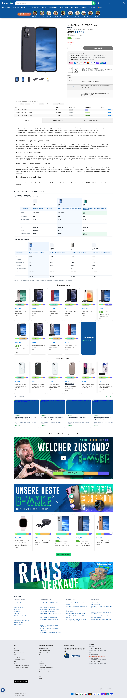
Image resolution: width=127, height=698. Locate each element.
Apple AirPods (17, 618)
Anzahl (69, 44)
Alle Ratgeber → (109, 396)
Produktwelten (6, 8)
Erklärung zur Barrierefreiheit (21, 667)
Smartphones (35, 8)
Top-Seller (83, 8)
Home (15, 21)
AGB (15, 648)
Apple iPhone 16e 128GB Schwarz (19, 349)
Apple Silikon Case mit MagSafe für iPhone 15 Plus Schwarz (38, 386)
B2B (40, 655)
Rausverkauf (92, 8)
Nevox (83, 389)
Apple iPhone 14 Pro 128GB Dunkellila (48, 617)
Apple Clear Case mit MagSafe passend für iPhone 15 (20, 386)
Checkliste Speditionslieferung (21, 665)
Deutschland (106, 689)
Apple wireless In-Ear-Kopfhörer (21, 620)
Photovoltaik (74, 8)
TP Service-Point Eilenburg (45, 672)
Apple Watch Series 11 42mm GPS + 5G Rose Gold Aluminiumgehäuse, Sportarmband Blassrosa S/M (23, 543)
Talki (40, 676)
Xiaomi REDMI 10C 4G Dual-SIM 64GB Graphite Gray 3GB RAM (49, 626)
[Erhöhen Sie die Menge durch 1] (80, 48)
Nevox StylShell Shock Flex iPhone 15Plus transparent (88, 386)
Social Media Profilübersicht (45, 667)
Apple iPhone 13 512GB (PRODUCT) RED (55, 312)
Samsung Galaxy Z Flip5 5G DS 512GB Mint (50, 609)
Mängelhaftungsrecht (19, 659)
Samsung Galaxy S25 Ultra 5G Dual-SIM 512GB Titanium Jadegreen (63, 545)
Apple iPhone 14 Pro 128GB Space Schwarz (50, 602)
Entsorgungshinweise (19, 657)
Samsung (57, 549)
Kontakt (41, 678)
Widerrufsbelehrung (19, 652)
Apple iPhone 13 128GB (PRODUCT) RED (71, 346)
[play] (63, 458)
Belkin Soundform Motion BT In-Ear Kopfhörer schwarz (42, 541)
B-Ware (41, 657)
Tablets (44, 8)
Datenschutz (17, 655)
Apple (16, 315)
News (15, 661)
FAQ (40, 659)
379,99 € (110, 110)
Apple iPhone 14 (17, 609)
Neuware (61, 103)
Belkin (36, 544)
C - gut (55, 103)
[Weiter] (111, 532)
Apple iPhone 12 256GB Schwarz (38, 346)
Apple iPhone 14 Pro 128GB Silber (48, 611)
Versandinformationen (44, 650)
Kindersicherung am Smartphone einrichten (101, 619)
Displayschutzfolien (18, 624)
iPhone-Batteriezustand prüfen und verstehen (101, 610)
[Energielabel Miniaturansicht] (48, 79)
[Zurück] (16, 532)
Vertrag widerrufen (21, 681)
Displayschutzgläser (18, 622)
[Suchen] (94, 3)
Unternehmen (42, 665)
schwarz (27, 103)
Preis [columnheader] (102, 107)
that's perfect (64, 8)
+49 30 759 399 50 (96, 648)
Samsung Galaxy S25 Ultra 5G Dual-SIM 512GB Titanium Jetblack (84, 545)
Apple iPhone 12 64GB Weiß (88, 312)
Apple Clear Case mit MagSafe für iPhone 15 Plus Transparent (54, 386)
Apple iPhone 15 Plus (19, 605)
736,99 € (110, 115)
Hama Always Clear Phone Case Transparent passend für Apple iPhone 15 (105, 387)
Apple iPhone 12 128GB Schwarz (38, 312)
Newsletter (41, 674)
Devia (66, 390)
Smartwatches (53, 8)
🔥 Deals (100, 8)
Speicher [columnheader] (71, 107)
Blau (22, 103)
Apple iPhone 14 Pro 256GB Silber (48, 607)
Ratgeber (41, 663)
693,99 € (110, 112)
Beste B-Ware (25, 8)
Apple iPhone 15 (23, 21)
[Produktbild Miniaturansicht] (17, 79)
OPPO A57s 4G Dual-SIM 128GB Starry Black (50, 623)
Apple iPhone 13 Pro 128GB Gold (20, 312)
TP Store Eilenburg (43, 670)
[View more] (63, 498)
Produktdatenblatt (76, 38)
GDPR (15, 663)
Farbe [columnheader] (58, 107)
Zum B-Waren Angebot (63, 554)
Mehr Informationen (100, 70)
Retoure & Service (43, 648)
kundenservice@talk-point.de (96, 652)
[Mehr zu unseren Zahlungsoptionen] (83, 53)
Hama (100, 391)
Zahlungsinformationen (44, 652)
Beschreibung (28, 120)
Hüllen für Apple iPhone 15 (20, 616)
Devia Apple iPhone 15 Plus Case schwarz (71, 387)
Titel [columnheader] (16, 107)
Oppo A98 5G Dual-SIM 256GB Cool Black (49, 605)
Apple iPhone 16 (17, 611)
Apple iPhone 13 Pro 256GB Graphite (54, 346)
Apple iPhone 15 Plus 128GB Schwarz (104, 315)
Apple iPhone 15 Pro (18, 607)
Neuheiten (16, 8)
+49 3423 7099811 (96, 661)
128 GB (41, 103)
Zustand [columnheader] (87, 107)
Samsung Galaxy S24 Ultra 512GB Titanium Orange (103, 541)
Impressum (16, 650)
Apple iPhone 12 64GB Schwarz (71, 312)
